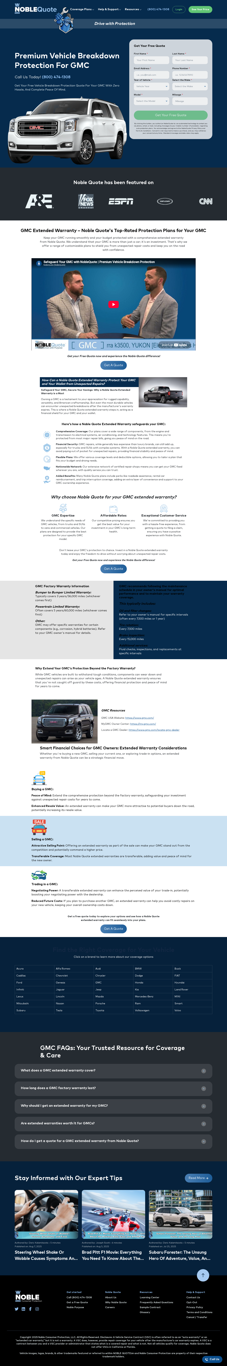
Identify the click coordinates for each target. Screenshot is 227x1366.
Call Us (214, 1359)
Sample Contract (150, 1307)
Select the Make (182, 80)
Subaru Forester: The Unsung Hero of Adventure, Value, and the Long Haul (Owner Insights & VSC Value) (179, 1256)
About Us (110, 1297)
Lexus (19, 996)
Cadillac (21, 975)
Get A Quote (113, 365)
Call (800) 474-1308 (79, 1297)
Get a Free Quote (77, 1302)
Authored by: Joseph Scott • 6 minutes (102, 1243)
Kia (137, 989)
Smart (178, 1003)
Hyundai (179, 982)
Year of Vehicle (143, 80)
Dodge (139, 975)
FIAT (177, 975)
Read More (197, 1178)
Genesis (60, 982)
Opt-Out (191, 1302)
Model (138, 95)
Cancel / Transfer (196, 1317)
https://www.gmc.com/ (139, 718)
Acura (19, 968)
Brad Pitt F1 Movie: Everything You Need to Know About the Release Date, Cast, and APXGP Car (113, 1256)
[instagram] (37, 1309)
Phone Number (181, 68)
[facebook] (30, 1309)
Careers (110, 1307)
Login (179, 9)
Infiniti (20, 989)
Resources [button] (132, 9)
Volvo (177, 1010)
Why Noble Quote (116, 1302)
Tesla (59, 1010)
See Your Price (200, 9)
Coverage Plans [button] (81, 9)
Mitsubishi (22, 1003)
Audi (98, 968)
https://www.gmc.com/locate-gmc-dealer (154, 730)
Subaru (20, 1010)
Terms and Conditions (199, 1312)
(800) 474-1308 (158, 9)
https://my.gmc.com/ (143, 724)
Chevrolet (62, 975)
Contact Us (193, 1297)
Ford (19, 982)
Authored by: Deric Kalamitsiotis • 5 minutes (38, 1243)
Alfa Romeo (63, 968)
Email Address (142, 68)
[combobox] (151, 86)
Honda (139, 982)
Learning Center (149, 1297)
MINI (177, 996)
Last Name (179, 54)
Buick (177, 968)
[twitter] (17, 1309)
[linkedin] (23, 1309)
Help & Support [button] (108, 9)
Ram (138, 1003)
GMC (98, 982)
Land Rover (181, 989)
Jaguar (60, 989)
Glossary (145, 1312)
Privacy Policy (194, 1307)
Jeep (98, 989)
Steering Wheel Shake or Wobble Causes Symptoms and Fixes (46, 1256)
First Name (141, 54)
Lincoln (60, 996)
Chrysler (100, 975)
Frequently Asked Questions (156, 1302)
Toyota (99, 1010)
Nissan (60, 1003)
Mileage (177, 95)
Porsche (100, 1003)
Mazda (99, 996)
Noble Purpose (75, 1307)
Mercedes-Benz (144, 996)
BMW (138, 968)
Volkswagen (142, 1010)
